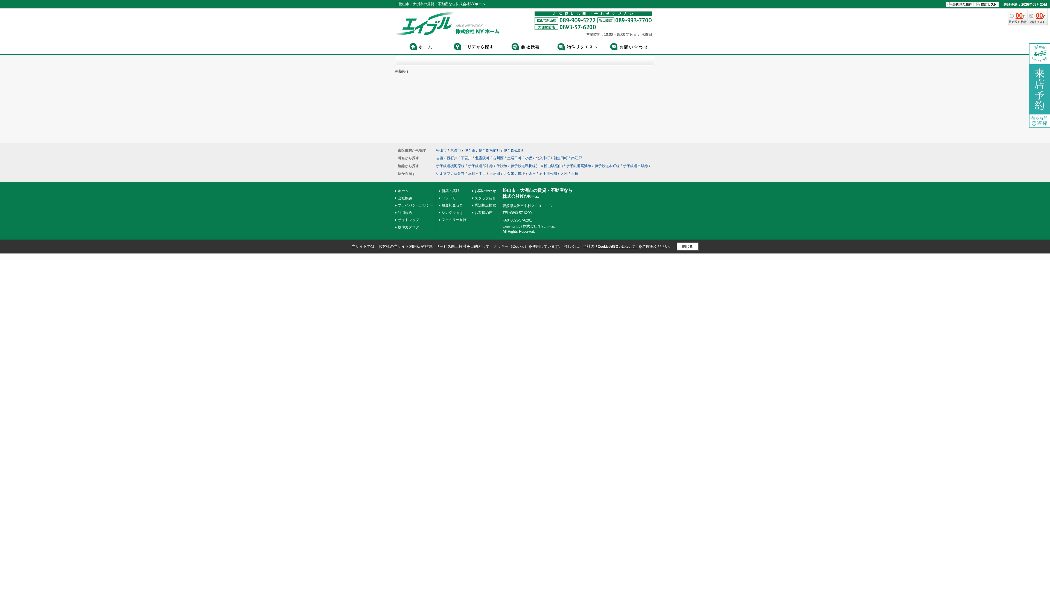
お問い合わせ (485, 191)
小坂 (528, 158)
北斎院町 (482, 158)
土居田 (494, 174)
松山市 (441, 150)
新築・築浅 (450, 191)
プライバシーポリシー (415, 205)
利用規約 (405, 213)
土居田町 (514, 158)
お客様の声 (483, 213)
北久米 (509, 174)
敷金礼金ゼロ (452, 205)
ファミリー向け (454, 220)
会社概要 (405, 198)
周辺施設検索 (485, 205)
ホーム (403, 191)
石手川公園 (548, 174)
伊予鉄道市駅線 (635, 166)
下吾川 (466, 158)
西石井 (452, 158)
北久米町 (543, 158)
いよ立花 (443, 174)
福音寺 (459, 174)
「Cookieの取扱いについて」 (616, 247)
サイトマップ (408, 220)
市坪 (521, 174)
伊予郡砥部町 (514, 150)
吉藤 (439, 158)
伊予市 (470, 150)
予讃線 (502, 166)
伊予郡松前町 (489, 150)
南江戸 (576, 158)
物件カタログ (408, 227)
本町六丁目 (477, 174)
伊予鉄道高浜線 (578, 166)
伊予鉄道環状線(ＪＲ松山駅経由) (537, 166)
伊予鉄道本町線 (607, 166)
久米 (564, 174)
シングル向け (452, 213)
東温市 (455, 150)
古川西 (498, 158)
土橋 (574, 174)
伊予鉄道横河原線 (450, 166)
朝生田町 (560, 158)
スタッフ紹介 (485, 198)
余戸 (532, 174)
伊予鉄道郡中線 (480, 166)
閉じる (687, 246)
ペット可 (449, 198)
